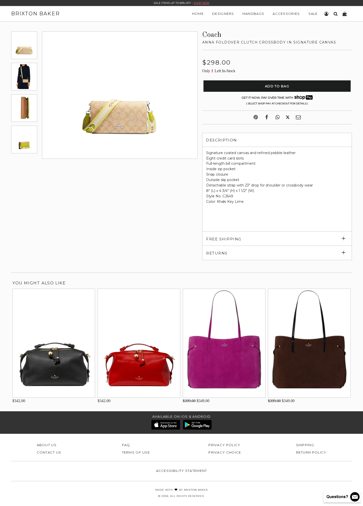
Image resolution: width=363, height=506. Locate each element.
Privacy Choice (224, 452)
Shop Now (201, 3)
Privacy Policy (224, 445)
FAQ (126, 445)
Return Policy (311, 452)
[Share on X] (287, 117)
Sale (313, 14)
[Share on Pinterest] (256, 117)
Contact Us (49, 452)
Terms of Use (136, 452)
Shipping (305, 445)
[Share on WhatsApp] (277, 117)
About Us (47, 445)
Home (198, 14)
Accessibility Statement (181, 471)
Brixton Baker (35, 14)
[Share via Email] (298, 117)
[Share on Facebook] (267, 117)
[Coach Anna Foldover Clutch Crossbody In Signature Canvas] (24, 45)
